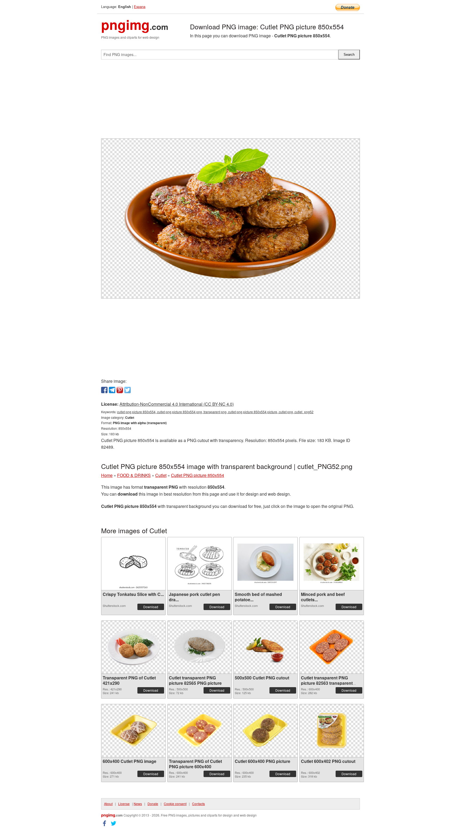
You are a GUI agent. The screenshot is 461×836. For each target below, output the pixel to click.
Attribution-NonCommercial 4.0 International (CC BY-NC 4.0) (177, 404)
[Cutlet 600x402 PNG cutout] (331, 731)
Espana (139, 6)
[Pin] (120, 390)
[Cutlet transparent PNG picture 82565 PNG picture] (199, 647)
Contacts (198, 803)
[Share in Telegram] (112, 390)
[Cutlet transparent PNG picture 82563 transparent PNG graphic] (331, 647)
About (108, 803)
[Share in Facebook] (104, 390)
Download (150, 606)
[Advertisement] (230, 101)
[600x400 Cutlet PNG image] (133, 730)
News (138, 803)
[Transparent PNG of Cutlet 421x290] (133, 647)
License (124, 803)
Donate (153, 803)
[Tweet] (127, 390)
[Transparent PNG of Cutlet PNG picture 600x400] (199, 730)
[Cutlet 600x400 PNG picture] (265, 730)
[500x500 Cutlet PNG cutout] (265, 647)
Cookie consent (175, 803)
